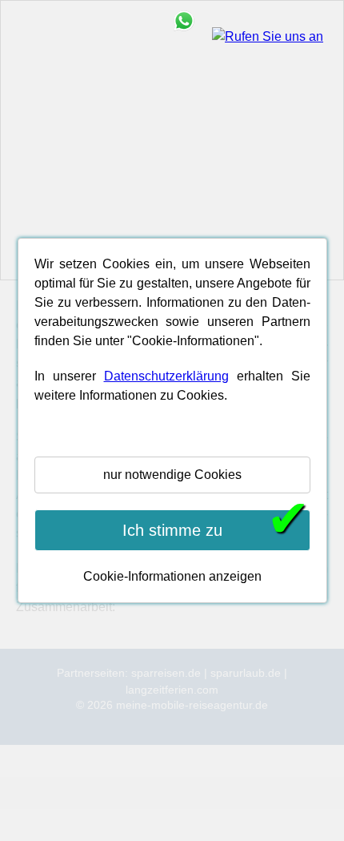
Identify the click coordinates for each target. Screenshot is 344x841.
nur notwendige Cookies (172, 474)
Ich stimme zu (216, 528)
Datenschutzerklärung (166, 376)
